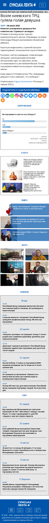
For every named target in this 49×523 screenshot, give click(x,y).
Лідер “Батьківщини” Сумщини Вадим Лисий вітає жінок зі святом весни (29, 207)
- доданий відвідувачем (37, 143)
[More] (3, 100)
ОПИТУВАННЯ (24, 106)
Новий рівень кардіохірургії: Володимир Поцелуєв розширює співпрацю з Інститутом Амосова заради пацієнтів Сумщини (22, 486)
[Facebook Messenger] (31, 96)
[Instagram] (17, 96)
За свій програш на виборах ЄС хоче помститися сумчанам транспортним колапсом (28, 221)
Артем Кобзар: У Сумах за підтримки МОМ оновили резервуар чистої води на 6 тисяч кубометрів (22, 365)
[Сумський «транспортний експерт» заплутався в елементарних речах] (37, 254)
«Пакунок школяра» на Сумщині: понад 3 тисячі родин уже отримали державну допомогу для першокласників (24, 336)
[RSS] (44, 96)
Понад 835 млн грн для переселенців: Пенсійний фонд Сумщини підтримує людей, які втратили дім (24, 388)
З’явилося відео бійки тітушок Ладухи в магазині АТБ (29, 233)
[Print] (40, 96)
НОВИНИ (24, 292)
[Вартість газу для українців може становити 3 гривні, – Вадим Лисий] (37, 267)
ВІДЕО (24, 200)
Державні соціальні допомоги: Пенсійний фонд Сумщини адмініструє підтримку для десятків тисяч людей (23, 348)
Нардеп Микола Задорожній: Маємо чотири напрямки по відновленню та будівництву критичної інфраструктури (32, 188)
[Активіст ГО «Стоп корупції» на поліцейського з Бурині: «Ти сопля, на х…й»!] (12, 280)
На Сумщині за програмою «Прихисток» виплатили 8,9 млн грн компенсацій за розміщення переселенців (20, 376)
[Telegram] (26, 96)
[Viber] (21, 96)
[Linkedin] (7, 96)
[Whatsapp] (12, 96)
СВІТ (24, 395)
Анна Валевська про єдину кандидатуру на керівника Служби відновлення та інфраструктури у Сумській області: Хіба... (34, 175)
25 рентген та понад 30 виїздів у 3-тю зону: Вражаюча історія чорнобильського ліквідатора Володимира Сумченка (24, 450)
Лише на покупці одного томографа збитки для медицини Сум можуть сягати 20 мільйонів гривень (33, 162)
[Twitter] (35, 96)
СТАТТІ (24, 153)
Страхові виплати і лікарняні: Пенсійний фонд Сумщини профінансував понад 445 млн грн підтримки (23, 319)
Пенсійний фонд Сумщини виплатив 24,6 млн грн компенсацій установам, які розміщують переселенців (23, 308)
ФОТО (24, 245)
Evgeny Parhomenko (23, 81)
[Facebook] (3, 96)
